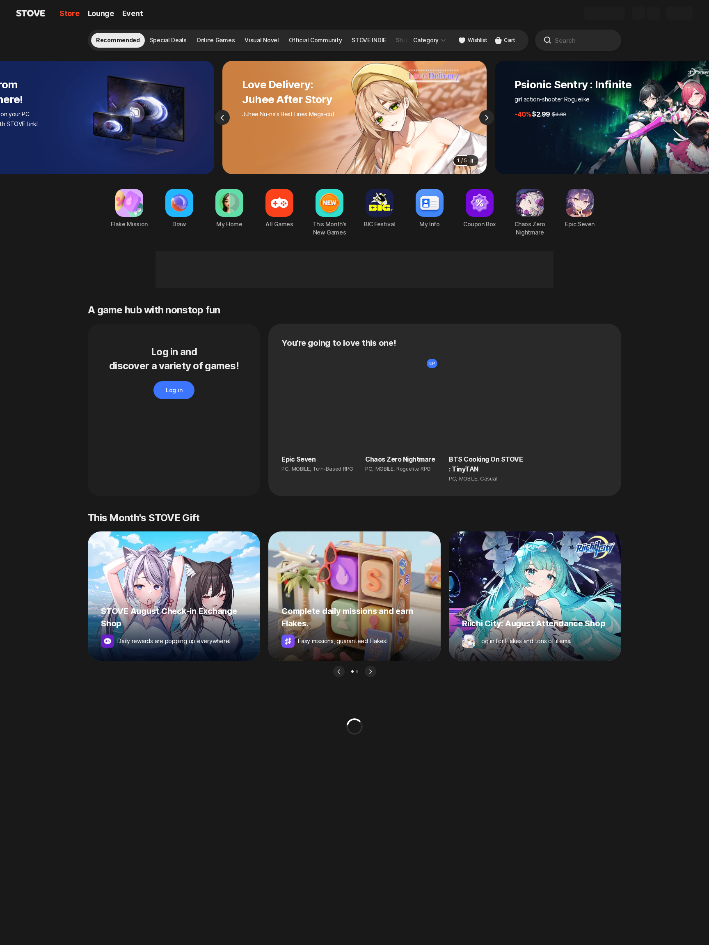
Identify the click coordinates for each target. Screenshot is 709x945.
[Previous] (222, 117)
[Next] (486, 117)
